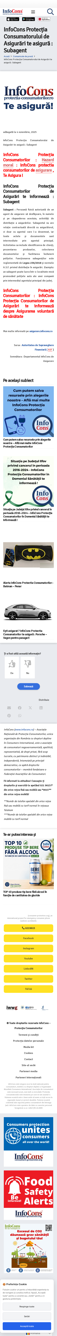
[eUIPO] (28, 1008)
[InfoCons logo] (13, 12)
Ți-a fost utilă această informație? (22, 653)
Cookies (28, 1053)
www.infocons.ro (24, 729)
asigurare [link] (44, 170)
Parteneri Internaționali (28, 1077)
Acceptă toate (27, 1326)
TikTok (28, 989)
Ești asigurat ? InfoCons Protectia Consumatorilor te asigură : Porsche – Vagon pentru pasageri (25, 634)
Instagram (28, 948)
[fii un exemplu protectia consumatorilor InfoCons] (28, 1248)
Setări (27, 1316)
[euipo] (12, 1008)
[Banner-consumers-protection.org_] (28, 1142)
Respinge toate (26, 1306)
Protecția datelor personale (28, 1040)
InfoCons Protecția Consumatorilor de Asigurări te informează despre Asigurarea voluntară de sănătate (28, 306)
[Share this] (19, 708)
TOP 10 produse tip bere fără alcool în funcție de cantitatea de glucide (25, 893)
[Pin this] (9, 715)
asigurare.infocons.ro (41, 331)
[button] (33, 12)
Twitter (28, 978)
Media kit (28, 1047)
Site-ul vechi (28, 1065)
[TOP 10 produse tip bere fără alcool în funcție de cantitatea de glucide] (28, 864)
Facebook (28, 938)
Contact (28, 1059)
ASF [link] (50, 349)
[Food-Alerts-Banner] (28, 1195)
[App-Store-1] (28, 19)
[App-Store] (13, 19)
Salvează (28, 686)
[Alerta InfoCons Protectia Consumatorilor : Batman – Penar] (28, 554)
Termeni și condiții (29, 1034)
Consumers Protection (16, 916)
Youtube (28, 958)
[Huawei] (44, 19)
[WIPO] (45, 1008)
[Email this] (9, 708)
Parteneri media (28, 1071)
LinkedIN (28, 968)
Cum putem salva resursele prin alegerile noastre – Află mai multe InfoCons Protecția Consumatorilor (27, 443)
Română (35, 1333)
